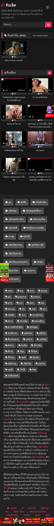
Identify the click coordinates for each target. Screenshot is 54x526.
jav (10, 202)
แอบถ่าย (31, 270)
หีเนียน (34, 351)
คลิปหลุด (13, 211)
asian (10, 290)
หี (22, 508)
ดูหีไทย (42, 333)
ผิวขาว (11, 345)
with (33, 309)
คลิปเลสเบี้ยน (39, 219)
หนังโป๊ (26, 236)
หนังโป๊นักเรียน (15, 245)
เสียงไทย (27, 363)
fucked (44, 290)
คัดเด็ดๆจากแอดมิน (35, 228)
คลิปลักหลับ (41, 202)
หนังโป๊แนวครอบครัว (18, 262)
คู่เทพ (37, 515)
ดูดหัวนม (28, 333)
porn (10, 303)
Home (13, 508)
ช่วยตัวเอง (12, 333)
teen (32, 303)
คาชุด (11, 236)
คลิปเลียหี (13, 228)
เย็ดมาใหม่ (13, 270)
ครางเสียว (39, 321)
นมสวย (29, 339)
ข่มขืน (23, 202)
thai (42, 303)
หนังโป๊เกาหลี (37, 245)
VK (23, 309)
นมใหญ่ (42, 339)
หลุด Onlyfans (38, 457)
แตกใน (41, 363)
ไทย (34, 369)
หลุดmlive (8, 419)
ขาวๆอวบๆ (37, 315)
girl (9, 296)
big (21, 290)
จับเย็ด (10, 5)
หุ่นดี (23, 357)
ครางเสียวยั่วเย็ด (15, 327)
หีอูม (22, 351)
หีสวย (10, 351)
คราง (10, 321)
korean (36, 296)
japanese (22, 296)
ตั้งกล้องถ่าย (13, 339)
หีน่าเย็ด (37, 345)
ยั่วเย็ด (24, 345)
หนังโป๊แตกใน (15, 253)
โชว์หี (22, 369)
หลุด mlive (43, 446)
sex (20, 303)
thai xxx (11, 309)
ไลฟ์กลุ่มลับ (14, 279)
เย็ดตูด (40, 262)
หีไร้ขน (11, 357)
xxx (44, 309)
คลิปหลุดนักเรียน (16, 219)
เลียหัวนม (12, 363)
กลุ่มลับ (11, 315)
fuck (32, 290)
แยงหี (10, 369)
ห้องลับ (36, 357)
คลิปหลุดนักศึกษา (34, 211)
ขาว (23, 315)
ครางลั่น (23, 321)
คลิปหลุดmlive (22, 402)
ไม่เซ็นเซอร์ (13, 375)
